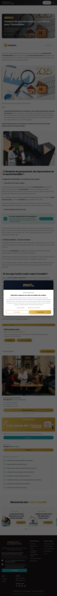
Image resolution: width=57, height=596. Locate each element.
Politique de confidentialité (34, 307)
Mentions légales (20, 307)
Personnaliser (17, 312)
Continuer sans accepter (28, 292)
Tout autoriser (40, 312)
